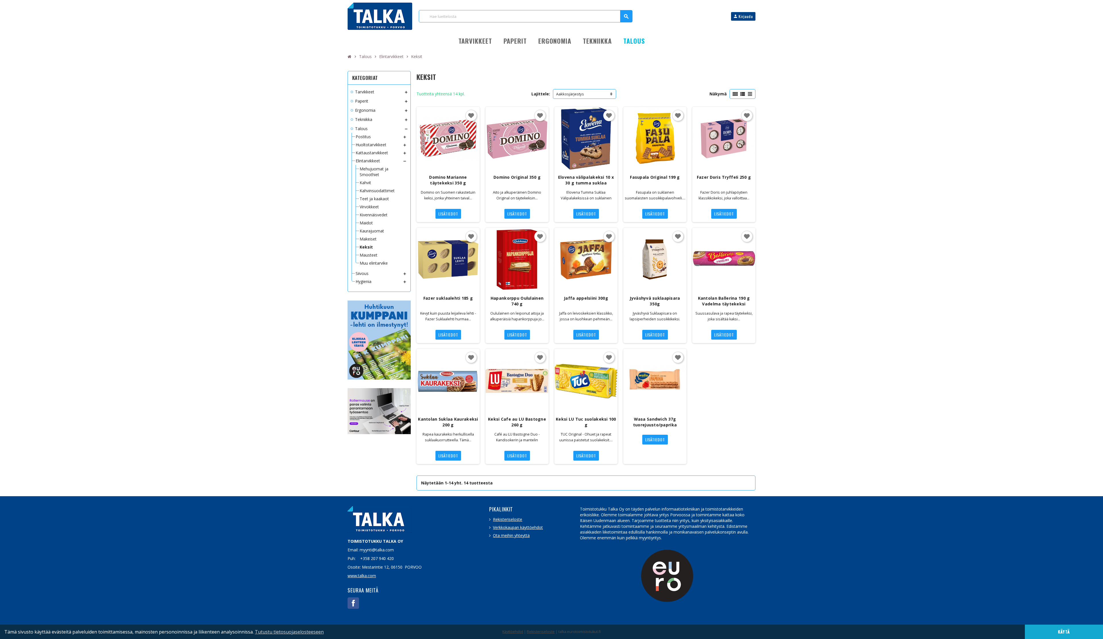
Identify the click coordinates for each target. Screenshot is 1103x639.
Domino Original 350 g (517, 177)
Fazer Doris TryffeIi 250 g (724, 177)
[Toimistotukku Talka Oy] (380, 15)
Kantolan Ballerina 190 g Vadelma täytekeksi (724, 301)
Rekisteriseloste (507, 519)
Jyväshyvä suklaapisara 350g (655, 301)
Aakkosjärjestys (570, 94)
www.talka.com (362, 575)
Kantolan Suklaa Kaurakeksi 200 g (448, 422)
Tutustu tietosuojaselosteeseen (289, 632)
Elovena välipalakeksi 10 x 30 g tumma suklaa (586, 180)
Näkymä (718, 94)
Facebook (353, 603)
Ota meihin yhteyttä (511, 535)
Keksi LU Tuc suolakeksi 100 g (586, 422)
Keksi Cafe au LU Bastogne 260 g (517, 422)
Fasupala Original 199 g (655, 177)
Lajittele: (540, 94)
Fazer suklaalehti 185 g (448, 298)
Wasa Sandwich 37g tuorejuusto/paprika (655, 422)
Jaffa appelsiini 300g (586, 298)
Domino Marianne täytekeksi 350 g (448, 180)
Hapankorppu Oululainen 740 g (517, 301)
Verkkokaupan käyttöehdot (518, 527)
